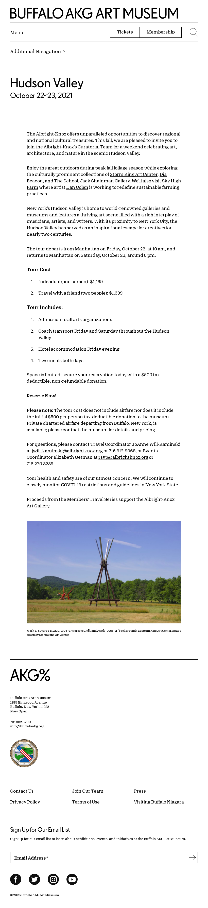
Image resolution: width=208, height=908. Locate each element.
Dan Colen (77, 187)
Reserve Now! (41, 395)
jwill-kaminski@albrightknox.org (67, 450)
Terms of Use (86, 801)
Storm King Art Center (134, 174)
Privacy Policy (25, 801)
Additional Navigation (35, 51)
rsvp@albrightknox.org (123, 456)
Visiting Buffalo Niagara (159, 801)
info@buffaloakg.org (27, 726)
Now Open (18, 711)
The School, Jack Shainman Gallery (92, 180)
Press (140, 790)
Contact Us (21, 790)
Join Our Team (87, 790)
